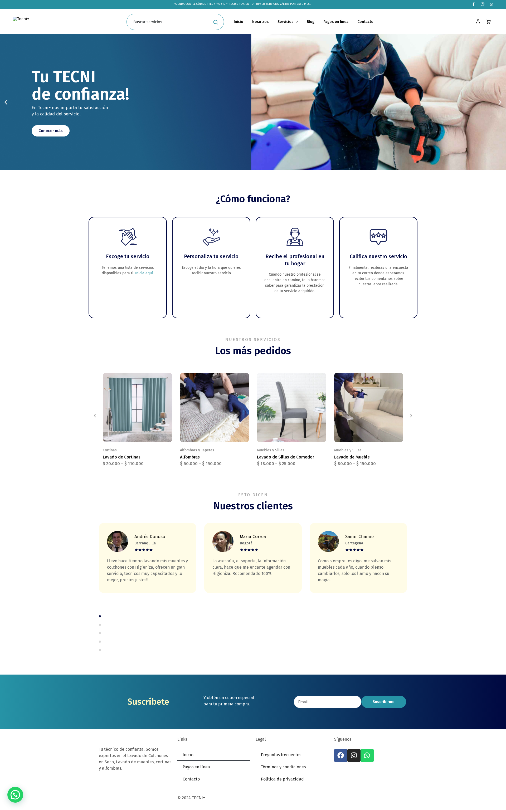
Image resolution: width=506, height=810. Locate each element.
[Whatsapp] (367, 755)
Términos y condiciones (283, 766)
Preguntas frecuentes (281, 754)
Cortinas (110, 450)
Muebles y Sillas (270, 450)
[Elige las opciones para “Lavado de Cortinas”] (130, 434)
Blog (310, 21)
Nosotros (260, 21)
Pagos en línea (335, 21)
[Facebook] (340, 755)
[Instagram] (354, 755)
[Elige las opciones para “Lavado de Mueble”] (362, 434)
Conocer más (50, 130)
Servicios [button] (285, 21)
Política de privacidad (282, 779)
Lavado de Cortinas (121, 457)
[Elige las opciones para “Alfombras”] (208, 434)
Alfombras (190, 457)
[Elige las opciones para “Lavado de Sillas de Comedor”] (285, 434)
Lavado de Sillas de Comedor (285, 457)
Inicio (238, 21)
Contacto (365, 21)
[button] (6, 102)
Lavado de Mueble (352, 457)
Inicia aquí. (144, 273)
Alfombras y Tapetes (197, 450)
